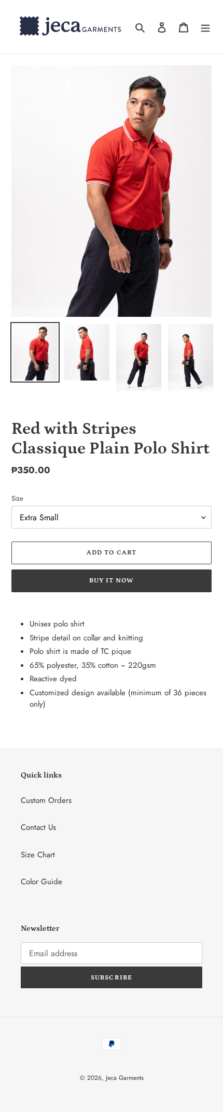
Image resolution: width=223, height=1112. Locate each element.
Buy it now (111, 580)
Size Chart (38, 854)
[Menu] (205, 27)
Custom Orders (46, 800)
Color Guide (41, 881)
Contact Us (38, 827)
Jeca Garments (125, 1077)
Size (17, 498)
